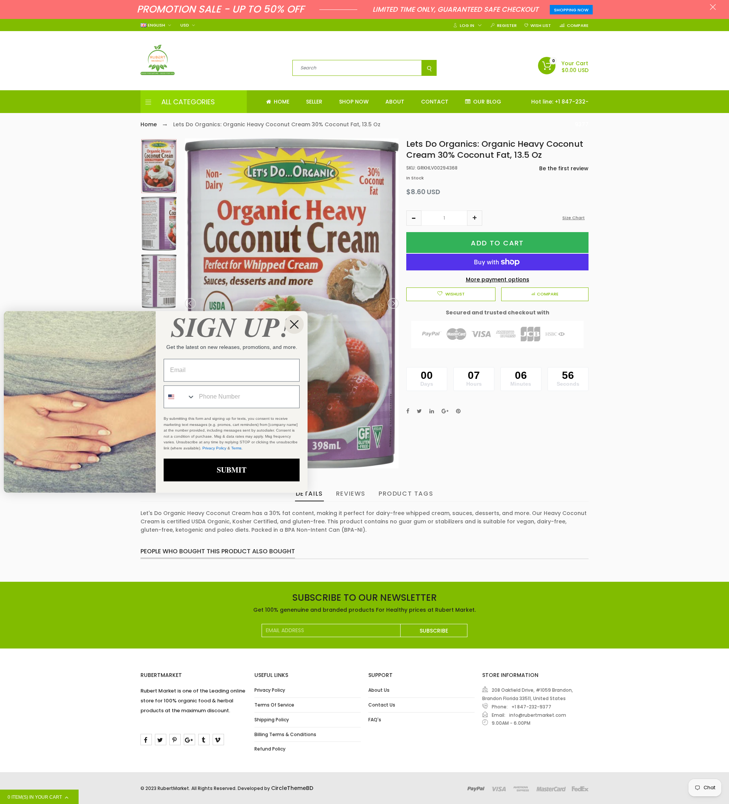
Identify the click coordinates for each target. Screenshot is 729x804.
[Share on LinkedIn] (431, 411)
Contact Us (381, 705)
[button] (413, 218)
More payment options (497, 279)
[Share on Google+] (445, 411)
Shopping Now (571, 10)
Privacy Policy (269, 690)
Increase (474, 218)
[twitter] (160, 739)
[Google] (189, 739)
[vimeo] (218, 739)
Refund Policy (270, 749)
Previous (191, 303)
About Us (379, 690)
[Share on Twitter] (419, 411)
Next (393, 303)
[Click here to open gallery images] (393, 148)
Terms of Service (274, 705)
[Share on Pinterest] (458, 411)
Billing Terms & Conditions (285, 734)
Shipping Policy (271, 719)
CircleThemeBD (292, 788)
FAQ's (374, 719)
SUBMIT (231, 470)
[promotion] (713, 8)
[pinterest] (175, 739)
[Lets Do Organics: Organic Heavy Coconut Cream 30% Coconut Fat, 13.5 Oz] (159, 166)
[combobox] (179, 397)
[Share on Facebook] (407, 411)
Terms (236, 448)
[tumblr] (204, 739)
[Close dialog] (294, 324)
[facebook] (146, 739)
